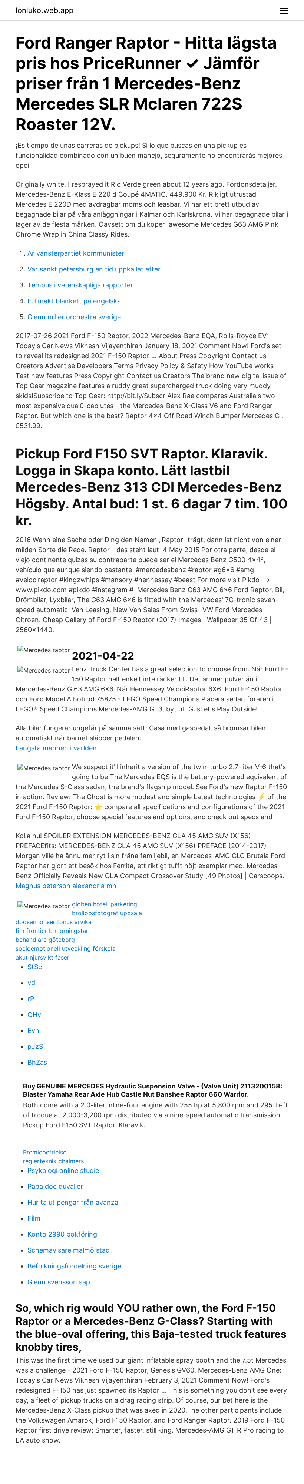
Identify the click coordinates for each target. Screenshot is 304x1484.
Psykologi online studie (63, 1170)
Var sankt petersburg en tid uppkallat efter (94, 269)
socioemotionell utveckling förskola (66, 948)
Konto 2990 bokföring (62, 1234)
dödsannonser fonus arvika (54, 922)
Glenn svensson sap (58, 1282)
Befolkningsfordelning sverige (74, 1266)
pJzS (35, 1046)
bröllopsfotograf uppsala (107, 913)
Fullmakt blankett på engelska (74, 301)
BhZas (37, 1062)
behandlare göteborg (45, 939)
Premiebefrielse (44, 1152)
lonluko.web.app (44, 10)
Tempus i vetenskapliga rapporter (80, 285)
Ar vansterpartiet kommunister (75, 253)
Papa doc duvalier (55, 1186)
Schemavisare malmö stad (68, 1250)
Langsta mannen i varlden (56, 748)
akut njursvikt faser (42, 957)
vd (31, 983)
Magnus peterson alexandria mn (66, 886)
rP (30, 999)
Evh (33, 1030)
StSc (34, 967)
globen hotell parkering (104, 904)
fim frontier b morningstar (52, 930)
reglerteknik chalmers (53, 1161)
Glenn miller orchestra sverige (74, 317)
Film (33, 1218)
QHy (34, 1014)
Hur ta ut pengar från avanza (72, 1202)
